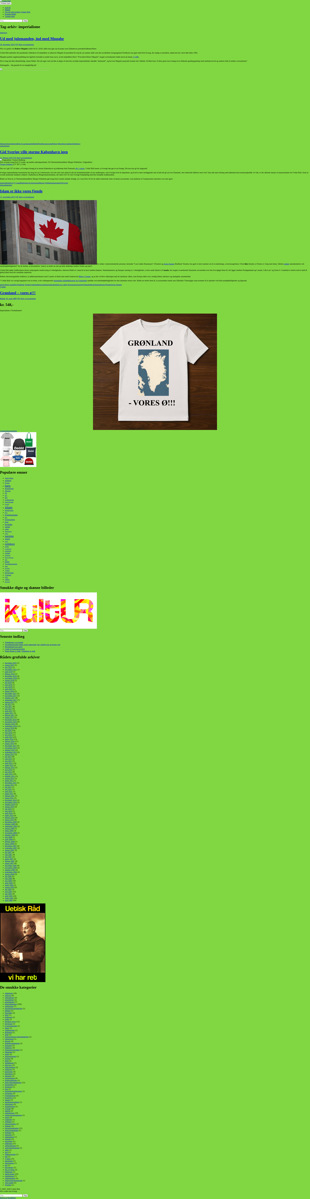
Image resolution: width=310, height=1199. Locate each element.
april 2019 (9, 672)
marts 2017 (9, 713)
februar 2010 (10, 818)
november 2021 (11, 670)
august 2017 (9, 702)
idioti (7, 1061)
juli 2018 (8, 683)
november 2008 (11, 833)
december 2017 (11, 693)
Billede (2, 299)
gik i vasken (80, 168)
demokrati (9, 488)
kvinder (8, 524)
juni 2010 (8, 811)
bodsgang (8, 1017)
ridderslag (8, 1144)
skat (6, 560)
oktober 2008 (10, 835)
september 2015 (11, 752)
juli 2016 (8, 730)
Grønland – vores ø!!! (18, 293)
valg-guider (9, 1183)
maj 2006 (8, 881)
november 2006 (11, 868)
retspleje (7, 555)
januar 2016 (9, 744)
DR (6, 493)
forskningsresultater (12, 1050)
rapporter (8, 1135)
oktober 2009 (10, 824)
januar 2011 (9, 798)
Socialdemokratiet (11, 564)
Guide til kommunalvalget (15, 649)
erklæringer (9, 1039)
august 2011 (9, 785)
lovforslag (8, 1093)
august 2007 (9, 850)
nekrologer (9, 1104)
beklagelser (9, 1006)
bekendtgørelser (6, 185)
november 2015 (11, 748)
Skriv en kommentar (26, 45)
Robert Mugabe (58, 144)
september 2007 (11, 848)
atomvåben (4, 285)
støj (6, 1157)
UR (16, 45)
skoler (7, 562)
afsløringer (9, 993)
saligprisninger (10, 1146)
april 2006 (9, 883)
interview (8, 1065)
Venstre (108, 285)
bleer (7, 1015)
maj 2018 (8, 687)
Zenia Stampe (169, 264)
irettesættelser (10, 1067)
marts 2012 (9, 781)
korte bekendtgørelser (13, 1083)
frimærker (8, 1052)
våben (7, 579)
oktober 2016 (10, 724)
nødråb (7, 1111)
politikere (10, 543)
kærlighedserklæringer (13, 1091)
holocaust (41, 285)
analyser (8, 995)
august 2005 (9, 887)
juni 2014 (8, 770)
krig (6, 517)
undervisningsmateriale (13, 1181)
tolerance (102, 285)
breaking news (10, 1022)
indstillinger (9, 1063)
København (25, 183)
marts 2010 (9, 815)
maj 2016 (8, 735)
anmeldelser (9, 1000)
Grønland (34, 285)
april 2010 (9, 813)
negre (7, 539)
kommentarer (10, 1078)
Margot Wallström (46, 183)
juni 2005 (8, 892)
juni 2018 (8, 685)
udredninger (9, 1176)
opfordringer (5, 146)
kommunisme (11, 515)
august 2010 (9, 807)
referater (8, 1139)
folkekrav (3, 33)
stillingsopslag (10, 1154)
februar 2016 (10, 741)
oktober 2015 (10, 750)
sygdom (7, 570)
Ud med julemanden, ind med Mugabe (32, 38)
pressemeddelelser (12, 1128)
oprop (7, 1117)
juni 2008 (8, 837)
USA (6, 577)
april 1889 (9, 900)
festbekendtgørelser (12, 1043)
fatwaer (8, 1041)
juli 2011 (8, 787)
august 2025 (9, 665)
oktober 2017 (10, 698)
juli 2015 (8, 757)
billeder (8, 1011)
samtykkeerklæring (12, 1148)
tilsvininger (9, 1167)
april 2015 (9, 763)
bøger (7, 1028)
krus (6, 1089)
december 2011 (10, 783)
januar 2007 (9, 863)
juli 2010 (8, 809)
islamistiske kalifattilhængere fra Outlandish (70, 281)
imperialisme (11, 144)
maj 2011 (8, 789)
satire (7, 1150)
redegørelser (9, 1137)
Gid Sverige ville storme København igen (34, 152)
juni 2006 (8, 879)
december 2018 (11, 676)
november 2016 (11, 722)
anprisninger (9, 1002)
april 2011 (8, 791)
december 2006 (11, 865)
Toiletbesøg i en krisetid (14, 642)
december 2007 (11, 846)
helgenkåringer (10, 1056)
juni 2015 (8, 759)
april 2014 (9, 774)
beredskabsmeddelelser (13, 1008)
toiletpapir (8, 1172)
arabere (8, 480)
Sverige (65, 183)
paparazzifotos (10, 1124)
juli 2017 (8, 704)
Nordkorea (42, 144)
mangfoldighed (32, 144)
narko (6, 533)
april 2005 (9, 896)
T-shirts (3, 287)
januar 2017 (9, 717)
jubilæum (8, 1069)
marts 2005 (9, 898)
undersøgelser (10, 1178)
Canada (11, 285)
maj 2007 (8, 857)
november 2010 (11, 802)
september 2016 (11, 726)
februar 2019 (10, 674)
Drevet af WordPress (8, 1198)
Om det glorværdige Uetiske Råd (17, 12)
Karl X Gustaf (15, 183)
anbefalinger (9, 998)
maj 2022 (8, 667)
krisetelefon (9, 1085)
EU (6, 497)
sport (6, 566)
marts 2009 (9, 831)
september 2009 (11, 826)
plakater (8, 1126)
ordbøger (8, 1122)
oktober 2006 (10, 870)
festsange (8, 1046)
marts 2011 (9, 794)
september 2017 (11, 700)
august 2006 (9, 874)
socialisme (68, 144)
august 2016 (9, 728)
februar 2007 (10, 861)
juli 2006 (8, 876)
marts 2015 (9, 765)
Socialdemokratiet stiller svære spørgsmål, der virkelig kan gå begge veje (32, 645)
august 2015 (9, 754)
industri (7, 504)
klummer (8, 1076)
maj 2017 (8, 709)
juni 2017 (8, 707)
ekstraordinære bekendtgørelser (17, 1037)
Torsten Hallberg (6, 164)
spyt (6, 1152)
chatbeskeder (10, 1030)
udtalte (286, 264)
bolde (7, 1019)
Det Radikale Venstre (22, 285)
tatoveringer (9, 1163)
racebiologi (8, 551)
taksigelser (9, 1161)
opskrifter (8, 1120)
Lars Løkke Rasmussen (68, 285)
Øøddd (7, 10)
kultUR (8, 8)
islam (57, 285)
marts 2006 (9, 885)
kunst (6, 522)
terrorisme (95, 285)
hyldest (7, 1059)
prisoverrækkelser (11, 1130)
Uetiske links (10, 16)
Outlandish (87, 285)
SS (61, 183)
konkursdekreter (11, 1080)
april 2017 (9, 711)
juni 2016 (8, 733)
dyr (6, 495)
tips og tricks (10, 1170)
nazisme (80, 285)
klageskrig (9, 1074)
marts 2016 (9, 739)
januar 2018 (9, 691)
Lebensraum (34, 183)
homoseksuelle (9, 502)
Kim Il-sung (22, 144)
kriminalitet (10, 520)
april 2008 (9, 839)
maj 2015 (8, 761)
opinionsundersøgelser (13, 1115)
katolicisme (9, 510)
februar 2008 (10, 842)
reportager (9, 1141)
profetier (8, 1133)
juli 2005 (8, 889)
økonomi (7, 582)
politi (6, 541)
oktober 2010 (10, 805)
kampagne (9, 1072)
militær (7, 529)
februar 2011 (10, 796)
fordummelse (9, 500)
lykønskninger (10, 1096)
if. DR (135, 57)
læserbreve (9, 1098)
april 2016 (9, 737)
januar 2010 (9, 820)
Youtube (8, 1185)
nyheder (8, 1109)
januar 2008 (9, 844)
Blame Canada (84, 276)
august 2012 (9, 778)
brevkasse (8, 1024)
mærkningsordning (12, 1102)
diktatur (3, 144)
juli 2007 (8, 852)
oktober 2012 (10, 776)
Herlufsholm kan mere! (14, 647)
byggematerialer (11, 1026)
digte (7, 1035)
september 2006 (11, 872)
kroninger (8, 1087)
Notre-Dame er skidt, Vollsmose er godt (20, 651)
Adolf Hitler (9, 478)
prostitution (8, 549)
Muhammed (8, 531)
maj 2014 (8, 772)
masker (7, 1100)
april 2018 (9, 689)
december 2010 (11, 800)
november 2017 (11, 696)
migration (56, 183)
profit (7, 547)
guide (7, 1054)
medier (7, 527)
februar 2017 (10, 715)
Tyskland (8, 575)
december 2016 (11, 720)
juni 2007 (8, 855)
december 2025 (11, 663)
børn (8, 485)
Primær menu (6, 3)
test (6, 1165)
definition (8, 1032)
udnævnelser (10, 1174)
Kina (6, 512)
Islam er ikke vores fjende (21, 191)
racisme (49, 144)
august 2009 (9, 828)
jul (16, 144)
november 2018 (11, 678)
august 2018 (9, 680)
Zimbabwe (76, 144)
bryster (7, 483)
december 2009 (11, 822)
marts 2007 (9, 859)
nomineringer (10, 1106)
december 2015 (11, 746)
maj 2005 (8, 894)
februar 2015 (10, 768)
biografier (8, 1013)
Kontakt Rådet (10, 14)
